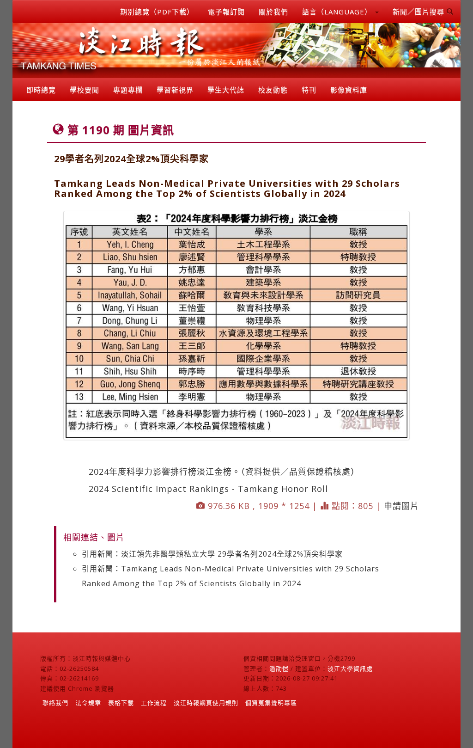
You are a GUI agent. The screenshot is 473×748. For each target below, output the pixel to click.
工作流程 (154, 703)
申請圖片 (401, 505)
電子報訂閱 (226, 11)
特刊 (309, 89)
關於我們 (273, 11)
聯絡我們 (55, 703)
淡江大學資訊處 (350, 668)
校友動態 (273, 89)
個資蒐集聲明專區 (271, 703)
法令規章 (88, 703)
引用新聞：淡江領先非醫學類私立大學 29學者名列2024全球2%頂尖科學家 (212, 554)
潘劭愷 (279, 668)
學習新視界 (175, 89)
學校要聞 (84, 89)
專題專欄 (128, 89)
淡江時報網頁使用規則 (206, 703)
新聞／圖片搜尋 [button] (420, 11)
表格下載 (121, 703)
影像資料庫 (348, 89)
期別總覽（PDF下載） (157, 11)
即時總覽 (41, 89)
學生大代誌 (225, 89)
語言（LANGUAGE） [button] (338, 11)
